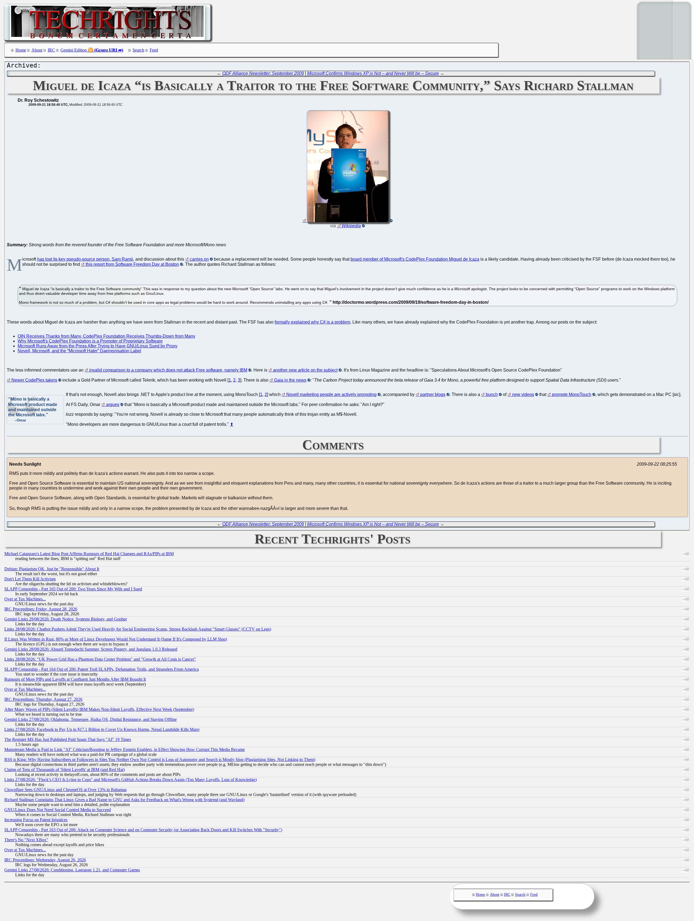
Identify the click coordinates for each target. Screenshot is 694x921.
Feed (154, 50)
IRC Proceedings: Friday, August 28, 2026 (40, 609)
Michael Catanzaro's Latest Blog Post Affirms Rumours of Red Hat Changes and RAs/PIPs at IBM (89, 553)
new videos (523, 394)
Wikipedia (351, 225)
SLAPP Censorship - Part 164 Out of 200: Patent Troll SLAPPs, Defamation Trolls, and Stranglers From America (101, 669)
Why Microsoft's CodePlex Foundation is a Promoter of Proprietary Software (90, 341)
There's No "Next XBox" (26, 839)
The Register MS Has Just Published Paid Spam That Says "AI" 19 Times (67, 739)
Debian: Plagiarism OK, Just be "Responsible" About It (51, 569)
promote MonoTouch (571, 394)
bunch (492, 394)
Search (138, 50)
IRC (51, 50)
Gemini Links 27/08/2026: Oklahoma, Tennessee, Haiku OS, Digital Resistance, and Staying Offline (90, 719)
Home (20, 50)
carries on (199, 259)
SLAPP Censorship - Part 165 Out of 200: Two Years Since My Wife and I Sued (73, 589)
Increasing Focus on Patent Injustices (36, 819)
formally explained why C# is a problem (312, 322)
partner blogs (432, 394)
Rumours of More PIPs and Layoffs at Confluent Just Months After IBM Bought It (75, 679)
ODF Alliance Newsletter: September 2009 (263, 73)
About (36, 50)
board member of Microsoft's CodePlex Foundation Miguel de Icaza (415, 259)
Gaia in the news (290, 380)
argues (112, 404)
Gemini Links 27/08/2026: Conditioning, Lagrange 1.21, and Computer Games (72, 870)
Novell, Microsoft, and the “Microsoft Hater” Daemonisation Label (79, 350)
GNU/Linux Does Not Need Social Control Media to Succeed (57, 809)
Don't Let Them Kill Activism (30, 579)
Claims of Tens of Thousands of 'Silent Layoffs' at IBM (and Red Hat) (64, 769)
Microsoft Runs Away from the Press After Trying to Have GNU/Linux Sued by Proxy (97, 346)
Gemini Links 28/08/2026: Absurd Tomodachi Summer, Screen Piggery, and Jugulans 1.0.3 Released (90, 649)
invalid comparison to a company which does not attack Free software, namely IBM (168, 370)
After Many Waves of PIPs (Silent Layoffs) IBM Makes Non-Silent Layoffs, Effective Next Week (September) (99, 709)
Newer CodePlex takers (34, 380)
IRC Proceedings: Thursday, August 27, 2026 (43, 699)
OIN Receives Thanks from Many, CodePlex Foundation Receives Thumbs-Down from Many (106, 336)
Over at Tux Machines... (25, 599)
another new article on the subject (305, 370)
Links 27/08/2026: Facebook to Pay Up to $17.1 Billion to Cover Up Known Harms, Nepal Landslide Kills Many (102, 729)
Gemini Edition (73, 50)
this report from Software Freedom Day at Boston (132, 264)
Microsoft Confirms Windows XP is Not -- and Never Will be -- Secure (373, 73)
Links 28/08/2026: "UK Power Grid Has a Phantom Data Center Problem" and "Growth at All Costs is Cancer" (100, 659)
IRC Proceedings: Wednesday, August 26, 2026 (45, 860)
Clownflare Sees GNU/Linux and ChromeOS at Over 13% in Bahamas (65, 789)
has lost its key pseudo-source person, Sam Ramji (85, 259)
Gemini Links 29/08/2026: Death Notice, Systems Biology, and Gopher (65, 619)
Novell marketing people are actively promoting (331, 394)
